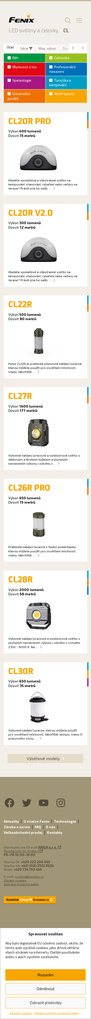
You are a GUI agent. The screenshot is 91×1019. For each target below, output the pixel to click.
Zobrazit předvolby (46, 1002)
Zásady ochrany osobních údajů (56, 1013)
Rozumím (45, 975)
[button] (67, 20)
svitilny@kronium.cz (29, 876)
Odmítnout (46, 988)
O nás (50, 827)
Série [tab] (24, 48)
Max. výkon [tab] (47, 48)
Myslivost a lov (24, 67)
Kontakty (54, 833)
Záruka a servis (17, 827)
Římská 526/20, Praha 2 (21, 851)
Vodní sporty (64, 93)
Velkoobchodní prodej (23, 833)
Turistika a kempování (60, 82)
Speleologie (21, 80)
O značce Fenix (36, 821)
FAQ (38, 827)
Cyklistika (62, 58)
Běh (15, 58)
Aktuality (11, 821)
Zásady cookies (21, 1013)
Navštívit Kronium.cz (28, 899)
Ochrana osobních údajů (21, 884)
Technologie (65, 821)
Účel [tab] (10, 47)
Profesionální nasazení (62, 69)
